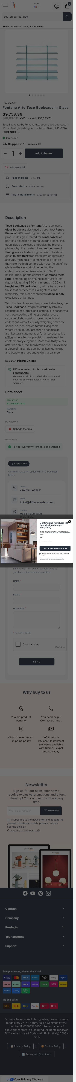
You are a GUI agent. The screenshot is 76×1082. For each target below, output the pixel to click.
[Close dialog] (69, 521)
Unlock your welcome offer (55, 548)
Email (41, 537)
